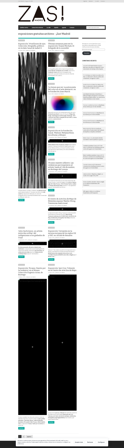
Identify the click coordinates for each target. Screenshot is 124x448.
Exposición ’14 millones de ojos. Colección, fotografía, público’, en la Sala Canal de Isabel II (32, 46)
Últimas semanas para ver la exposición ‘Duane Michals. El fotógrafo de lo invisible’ (61, 46)
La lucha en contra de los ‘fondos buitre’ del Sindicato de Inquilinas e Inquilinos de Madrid (93, 130)
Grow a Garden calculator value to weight (93, 182)
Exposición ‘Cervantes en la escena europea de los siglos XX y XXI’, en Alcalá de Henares (62, 233)
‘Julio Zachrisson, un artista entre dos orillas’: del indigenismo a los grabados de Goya (31, 234)
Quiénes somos (24, 27)
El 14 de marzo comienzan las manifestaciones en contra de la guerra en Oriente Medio (93, 147)
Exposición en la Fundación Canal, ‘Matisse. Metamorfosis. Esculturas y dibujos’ (61, 133)
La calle (97, 1)
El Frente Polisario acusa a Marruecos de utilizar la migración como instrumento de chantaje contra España (93, 67)
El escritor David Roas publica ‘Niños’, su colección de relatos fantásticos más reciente (94, 97)
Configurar (101, 442)
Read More (21, 199)
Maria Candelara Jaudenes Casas (91, 155)
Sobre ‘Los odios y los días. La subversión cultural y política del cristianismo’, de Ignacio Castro (93, 77)
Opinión (90, 1)
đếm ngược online (87, 191)
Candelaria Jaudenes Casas (90, 145)
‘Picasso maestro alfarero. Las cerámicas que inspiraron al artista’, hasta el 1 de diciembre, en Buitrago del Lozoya (61, 166)
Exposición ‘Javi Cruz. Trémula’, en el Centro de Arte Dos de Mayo (62, 269)
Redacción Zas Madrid (30, 50)
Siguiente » (29, 436)
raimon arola (86, 174)
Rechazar (90, 442)
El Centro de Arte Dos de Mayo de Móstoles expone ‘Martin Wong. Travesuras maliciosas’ (62, 201)
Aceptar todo (79, 442)
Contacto (103, 1)
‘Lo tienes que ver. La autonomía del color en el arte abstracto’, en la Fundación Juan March (62, 89)
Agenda (85, 1)
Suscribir (86, 53)
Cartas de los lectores (37, 27)
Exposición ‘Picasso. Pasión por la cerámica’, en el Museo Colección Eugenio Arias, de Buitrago (32, 271)
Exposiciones (21, 40)
